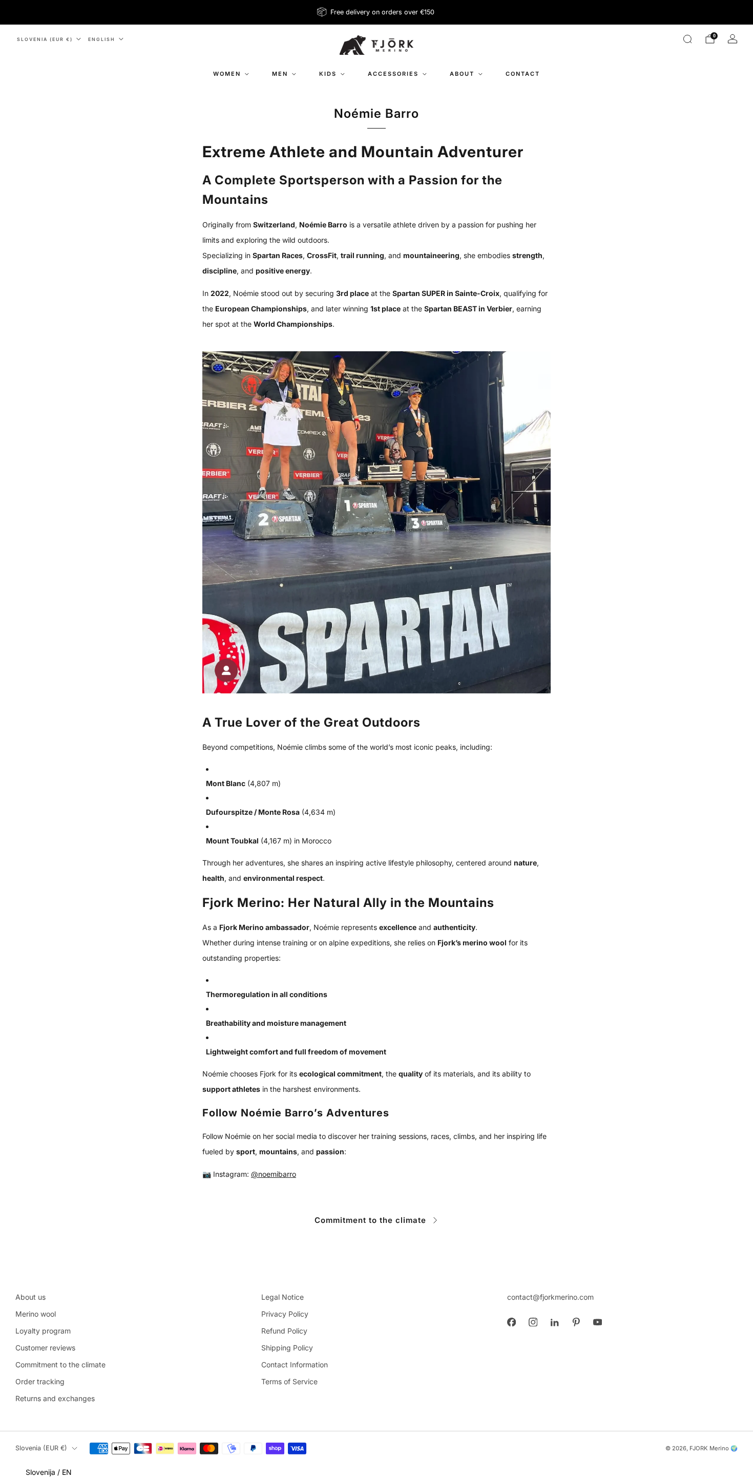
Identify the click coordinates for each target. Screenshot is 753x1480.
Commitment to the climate (370, 1220)
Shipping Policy (287, 1347)
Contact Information (294, 1364)
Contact (523, 73)
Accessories (393, 73)
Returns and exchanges (55, 1398)
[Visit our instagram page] (532, 1322)
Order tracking (40, 1381)
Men (280, 73)
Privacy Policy (284, 1313)
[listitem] (376, 12)
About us (30, 1297)
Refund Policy (284, 1330)
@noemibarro (273, 1174)
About (462, 73)
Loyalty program (43, 1330)
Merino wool (35, 1313)
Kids (328, 73)
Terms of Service (289, 1381)
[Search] (687, 39)
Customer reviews (45, 1347)
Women (227, 73)
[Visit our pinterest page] (576, 1322)
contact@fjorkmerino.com (550, 1297)
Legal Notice (282, 1297)
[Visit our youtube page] (597, 1322)
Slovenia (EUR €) (45, 39)
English (101, 39)
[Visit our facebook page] (511, 1322)
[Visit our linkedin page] (554, 1322)
